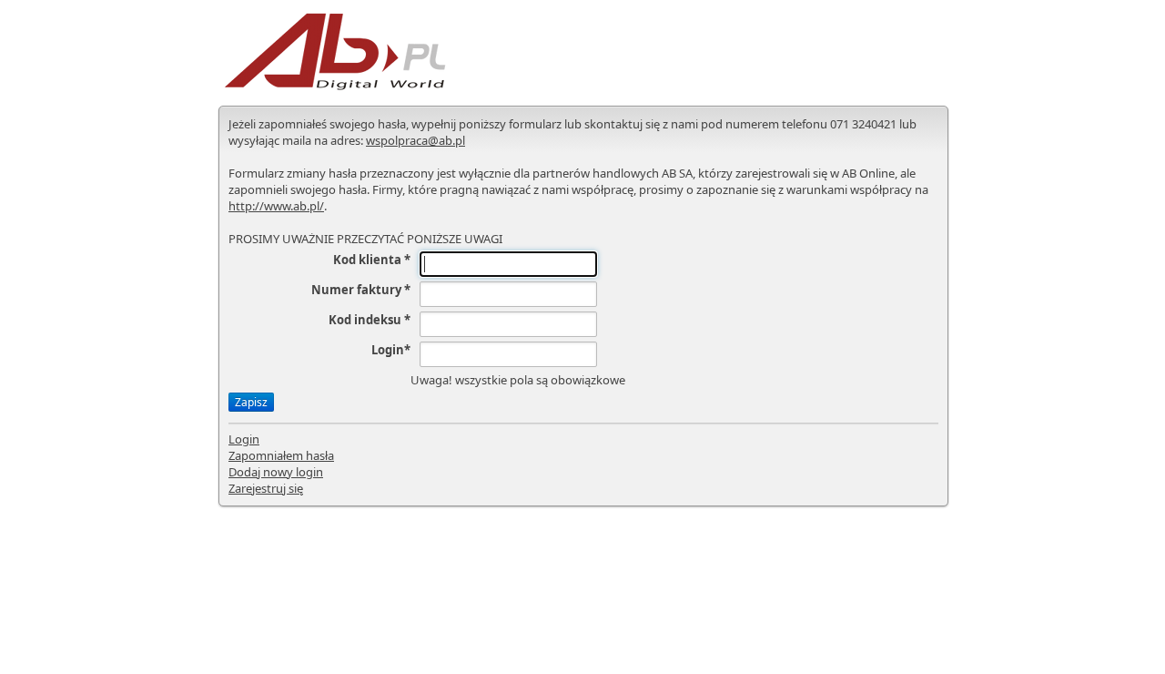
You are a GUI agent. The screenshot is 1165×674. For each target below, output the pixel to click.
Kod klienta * (371, 259)
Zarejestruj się (265, 488)
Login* (390, 350)
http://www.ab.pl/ (276, 206)
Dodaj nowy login (275, 472)
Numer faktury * (360, 289)
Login (243, 439)
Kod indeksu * (369, 319)
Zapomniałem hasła (281, 455)
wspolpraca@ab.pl (415, 140)
